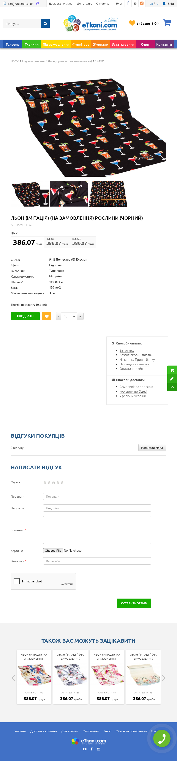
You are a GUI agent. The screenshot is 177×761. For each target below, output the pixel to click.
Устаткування (123, 44)
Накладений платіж (134, 364)
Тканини (32, 44)
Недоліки (17, 508)
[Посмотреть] (30, 194)
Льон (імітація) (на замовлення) (34, 656)
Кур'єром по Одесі (133, 391)
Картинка (17, 550)
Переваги (17, 496)
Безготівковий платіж (136, 354)
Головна (13, 44)
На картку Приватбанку (137, 359)
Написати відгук (152, 447)
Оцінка (15, 482)
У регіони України (133, 396)
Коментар (19, 530)
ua (151, 3)
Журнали (100, 44)
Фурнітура (81, 44)
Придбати (25, 316)
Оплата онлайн (131, 368)
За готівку (127, 350)
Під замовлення (56, 44)
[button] (171, 3)
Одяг (145, 44)
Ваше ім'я (18, 561)
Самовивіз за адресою (136, 386)
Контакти (164, 44)
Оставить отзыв (134, 603)
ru (157, 3)
